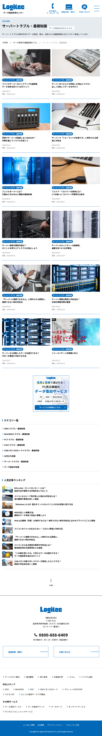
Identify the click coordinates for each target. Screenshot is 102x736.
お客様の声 (58, 677)
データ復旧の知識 (11, 467)
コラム (72, 677)
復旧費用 (29, 677)
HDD (7, 689)
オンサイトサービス (77, 706)
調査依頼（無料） (68, 12)
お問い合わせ (84, 12)
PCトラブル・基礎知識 (13, 439)
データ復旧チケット (36, 706)
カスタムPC (10, 694)
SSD (32, 689)
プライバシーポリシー (55, 725)
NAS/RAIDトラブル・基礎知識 (17, 434)
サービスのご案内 (12, 677)
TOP (51, 585)
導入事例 (43, 677)
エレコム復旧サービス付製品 (33, 694)
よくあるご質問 (28, 725)
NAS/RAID (19, 689)
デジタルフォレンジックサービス (19, 711)
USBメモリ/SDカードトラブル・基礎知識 (21, 450)
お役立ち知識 (9, 456)
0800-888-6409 (53, 635)
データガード (56, 706)
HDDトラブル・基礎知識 (14, 428)
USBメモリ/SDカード (49, 689)
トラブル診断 (86, 677)
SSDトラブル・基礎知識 (14, 445)
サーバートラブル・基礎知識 (16, 461)
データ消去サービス (13, 706)
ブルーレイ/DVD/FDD (73, 689)
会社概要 (41, 725)
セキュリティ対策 (72, 725)
